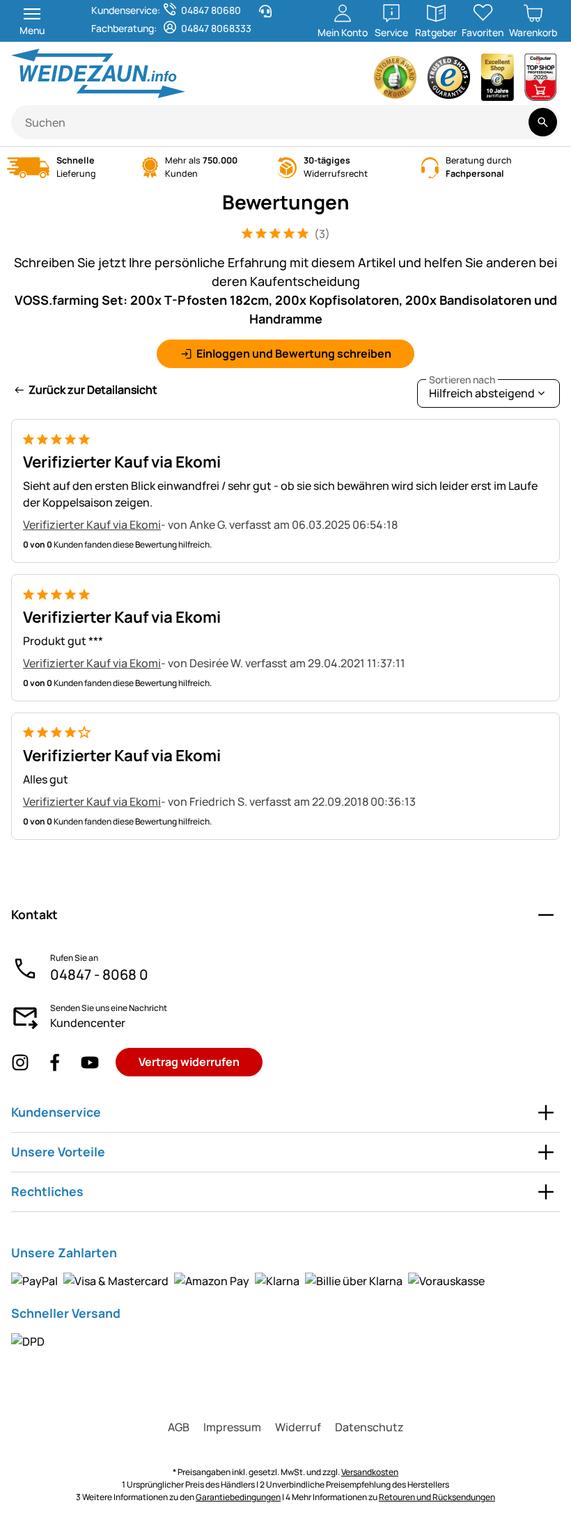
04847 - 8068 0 (99, 974)
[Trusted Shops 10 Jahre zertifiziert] (498, 81)
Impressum (232, 1427)
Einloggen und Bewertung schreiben (293, 353)
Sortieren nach (462, 380)
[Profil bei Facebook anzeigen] (55, 1062)
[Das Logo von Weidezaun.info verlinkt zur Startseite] (144, 73)
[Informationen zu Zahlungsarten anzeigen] (248, 1280)
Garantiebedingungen (238, 1497)
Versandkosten (369, 1472)
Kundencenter (87, 1022)
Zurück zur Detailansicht (93, 389)
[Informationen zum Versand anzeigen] (28, 1341)
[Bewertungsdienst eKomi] (395, 81)
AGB (178, 1427)
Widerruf (298, 1427)
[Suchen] (543, 122)
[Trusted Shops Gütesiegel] (449, 81)
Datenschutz (369, 1427)
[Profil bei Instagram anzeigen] (20, 1062)
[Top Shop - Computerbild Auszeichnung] (540, 81)
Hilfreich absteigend (482, 390)
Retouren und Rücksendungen (437, 1497)
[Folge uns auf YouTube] (90, 1062)
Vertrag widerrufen (189, 1061)
